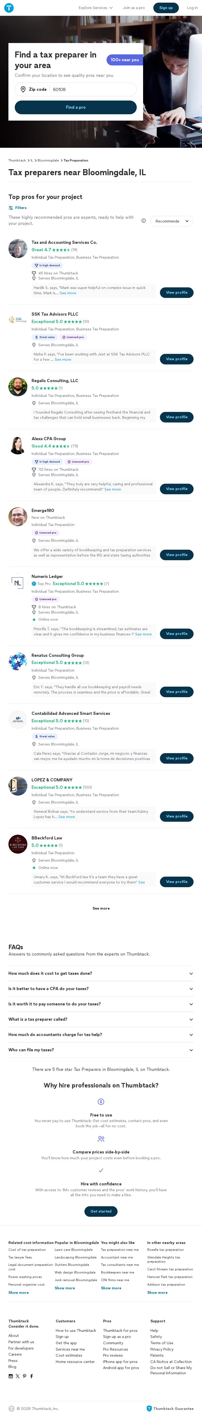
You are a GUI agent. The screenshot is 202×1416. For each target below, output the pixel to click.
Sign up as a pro (117, 1336)
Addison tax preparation (166, 1284)
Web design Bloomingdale (75, 1272)
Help (154, 1330)
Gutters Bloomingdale (72, 1265)
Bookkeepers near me (117, 1272)
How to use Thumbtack (76, 1330)
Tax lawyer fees (20, 1257)
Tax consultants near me (120, 1265)
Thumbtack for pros (120, 1330)
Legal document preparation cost (30, 1267)
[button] (41, 584)
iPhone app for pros (120, 1362)
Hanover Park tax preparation (170, 1277)
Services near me (70, 1349)
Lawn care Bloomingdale (74, 1250)
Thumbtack (17, 160)
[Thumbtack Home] (9, 8)
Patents (157, 1355)
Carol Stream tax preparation (170, 1269)
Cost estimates (69, 1355)
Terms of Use (161, 1343)
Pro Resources (115, 1349)
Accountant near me (117, 1257)
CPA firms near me (115, 1280)
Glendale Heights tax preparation (163, 1260)
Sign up (62, 1336)
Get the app (66, 1343)
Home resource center (75, 1362)
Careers (15, 1354)
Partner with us (21, 1342)
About (13, 1335)
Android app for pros (121, 1368)
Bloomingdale (48, 160)
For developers (21, 1348)
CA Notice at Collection (171, 1362)
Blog (12, 1367)
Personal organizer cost (26, 1284)
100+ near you (125, 59)
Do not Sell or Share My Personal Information (171, 1370)
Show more (18, 1292)
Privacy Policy (161, 1349)
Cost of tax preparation (27, 1250)
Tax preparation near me (120, 1250)
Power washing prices (25, 1277)
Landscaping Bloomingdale (76, 1257)
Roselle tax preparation (165, 1250)
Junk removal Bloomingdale (76, 1280)
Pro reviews (113, 1355)
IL (32, 160)
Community (113, 1343)
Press (13, 1360)
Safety (156, 1336)
